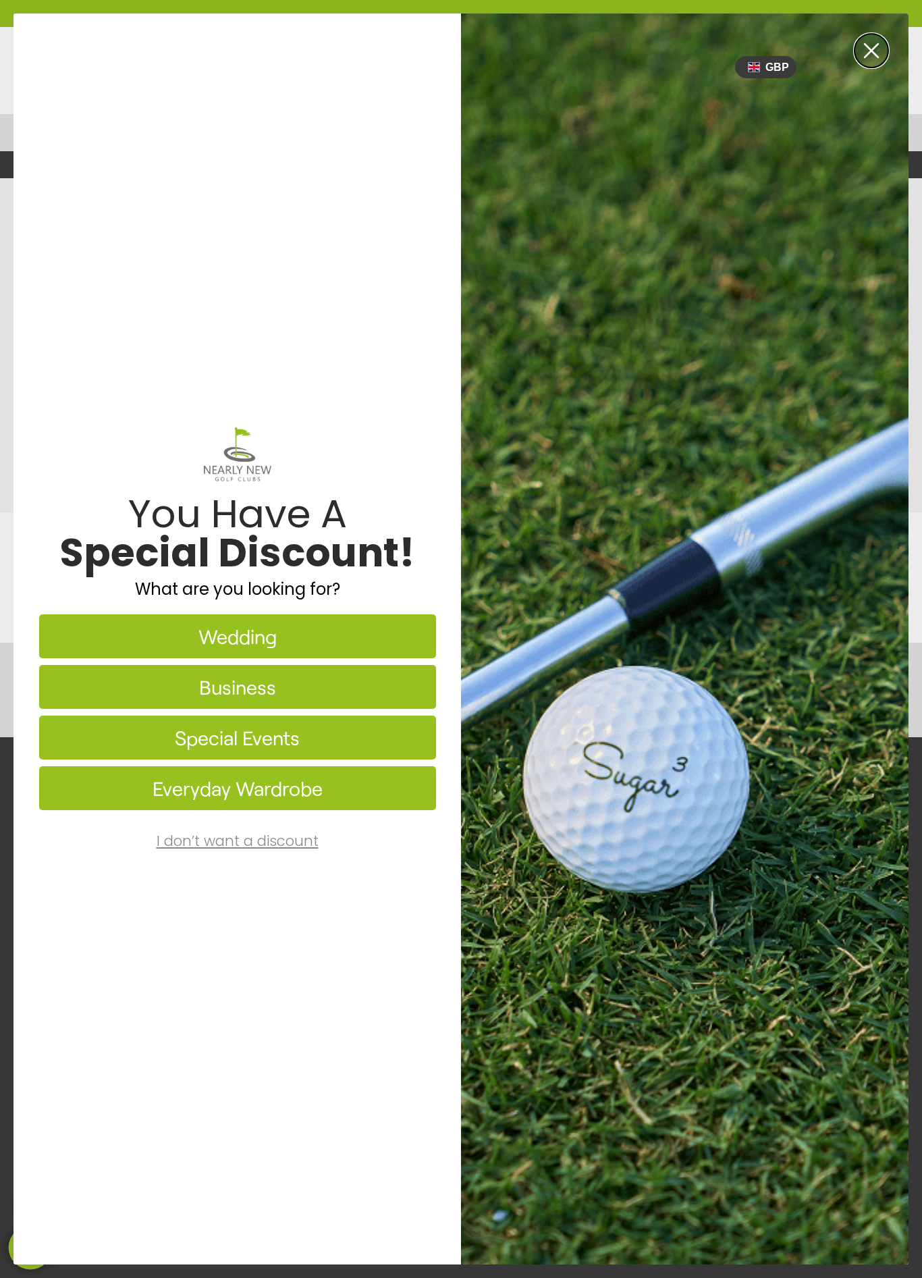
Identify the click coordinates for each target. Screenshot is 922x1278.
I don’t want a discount (238, 841)
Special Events (237, 737)
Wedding (237, 636)
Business (237, 687)
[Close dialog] (871, 51)
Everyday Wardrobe (238, 788)
